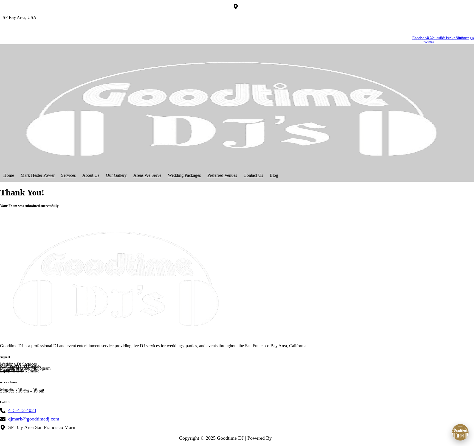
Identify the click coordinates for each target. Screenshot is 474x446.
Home (8, 175)
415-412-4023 (12, 26)
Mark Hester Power (38, 175)
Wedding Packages (184, 175)
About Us (90, 175)
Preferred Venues (222, 175)
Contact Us (253, 175)
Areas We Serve (147, 175)
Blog (274, 175)
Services (68, 175)
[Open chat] (460, 432)
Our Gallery (116, 175)
